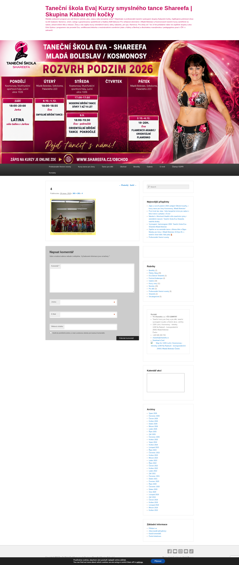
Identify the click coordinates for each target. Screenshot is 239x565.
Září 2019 (152, 497)
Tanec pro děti (107, 167)
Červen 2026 (153, 418)
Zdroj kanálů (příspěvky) (157, 531)
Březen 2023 (153, 458)
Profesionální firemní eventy (60, 167)
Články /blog (153, 273)
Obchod (123, 167)
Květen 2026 (153, 421)
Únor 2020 (152, 492)
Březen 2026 (153, 426)
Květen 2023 (153, 455)
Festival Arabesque (156, 278)
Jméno (53, 302)
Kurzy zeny (153, 283)
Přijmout (157, 561)
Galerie (150, 167)
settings (139, 562)
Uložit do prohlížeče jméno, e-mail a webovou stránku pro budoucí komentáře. (78, 333)
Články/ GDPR (177, 167)
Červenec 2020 (154, 487)
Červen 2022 (153, 466)
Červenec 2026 (154, 416)
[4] (73, 234)
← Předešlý (123, 185)
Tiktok (191, 551)
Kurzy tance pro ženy (86, 167)
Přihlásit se (153, 528)
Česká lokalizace (155, 536)
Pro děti (151, 289)
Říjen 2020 (152, 484)
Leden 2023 (153, 460)
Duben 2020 (153, 489)
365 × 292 (76, 193)
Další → (133, 185)
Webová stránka (57, 326)
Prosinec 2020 (154, 481)
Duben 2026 (153, 424)
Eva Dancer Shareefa (156, 276)
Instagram (180, 551)
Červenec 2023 (154, 453)
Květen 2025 (153, 440)
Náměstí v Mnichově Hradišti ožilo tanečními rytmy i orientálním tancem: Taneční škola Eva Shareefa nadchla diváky (168, 218)
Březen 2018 (153, 508)
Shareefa (152, 294)
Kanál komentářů (155, 534)
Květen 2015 (153, 510)
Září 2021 (152, 473)
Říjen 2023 (152, 450)
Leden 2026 (153, 429)
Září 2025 (152, 434)
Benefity (136, 167)
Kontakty (52, 173)
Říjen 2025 (152, 432)
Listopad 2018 (154, 505)
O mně (162, 167)
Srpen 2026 (153, 413)
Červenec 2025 (154, 437)
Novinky (152, 286)
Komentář (55, 266)
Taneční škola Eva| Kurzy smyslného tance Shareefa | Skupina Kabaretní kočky (118, 11)
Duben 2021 (153, 479)
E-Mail (53, 314)
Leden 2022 (153, 471)
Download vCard (158, 340)
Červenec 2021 (154, 476)
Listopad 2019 (154, 494)
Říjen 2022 (152, 463)
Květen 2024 (153, 445)
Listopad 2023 (154, 447)
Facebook (169, 551)
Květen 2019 (153, 502)
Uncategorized (154, 296)
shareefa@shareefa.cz (161, 338)
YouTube (175, 551)
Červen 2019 (153, 500)
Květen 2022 (153, 468)
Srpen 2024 (153, 442)
